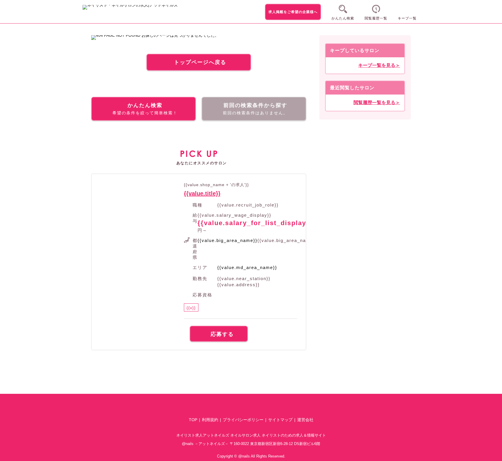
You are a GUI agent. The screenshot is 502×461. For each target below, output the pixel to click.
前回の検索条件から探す (255, 108)
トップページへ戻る (200, 62)
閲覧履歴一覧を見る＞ (377, 102)
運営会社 (305, 420)
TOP (193, 420)
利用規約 (210, 420)
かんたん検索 (342, 18)
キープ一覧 (407, 18)
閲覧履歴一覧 (376, 18)
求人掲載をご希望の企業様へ (293, 12)
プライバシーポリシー (243, 420)
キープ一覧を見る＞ (379, 65)
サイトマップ (280, 420)
